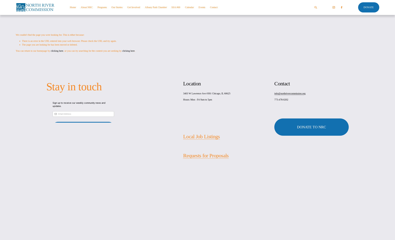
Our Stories (117, 7)
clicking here (57, 51)
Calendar (189, 7)
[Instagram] (333, 7)
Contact (214, 7)
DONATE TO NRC (311, 127)
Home (73, 7)
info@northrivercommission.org (290, 93)
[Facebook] (341, 7)
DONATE (369, 7)
